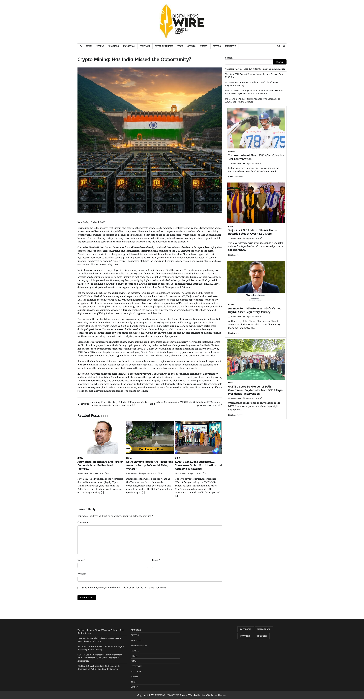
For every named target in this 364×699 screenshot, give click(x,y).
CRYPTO (217, 46)
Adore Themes (218, 695)
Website (81, 573)
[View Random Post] (278, 46)
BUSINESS (113, 46)
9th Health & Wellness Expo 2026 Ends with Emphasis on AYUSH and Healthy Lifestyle (98, 667)
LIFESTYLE (230, 46)
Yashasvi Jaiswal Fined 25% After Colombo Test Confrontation (255, 68)
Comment (83, 522)
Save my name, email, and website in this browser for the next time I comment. (124, 587)
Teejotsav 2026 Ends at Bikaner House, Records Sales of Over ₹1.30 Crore (253, 231)
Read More (233, 176)
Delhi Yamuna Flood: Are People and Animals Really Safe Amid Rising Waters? (149, 465)
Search (228, 57)
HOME (231, 304)
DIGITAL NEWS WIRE (167, 695)
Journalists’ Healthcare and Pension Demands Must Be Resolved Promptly (100, 465)
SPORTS (191, 46)
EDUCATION (129, 46)
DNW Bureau (82, 473)
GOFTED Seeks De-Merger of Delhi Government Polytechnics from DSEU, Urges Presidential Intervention (255, 390)
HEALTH (204, 46)
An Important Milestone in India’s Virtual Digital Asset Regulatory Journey (254, 310)
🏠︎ (81, 46)
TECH (180, 46)
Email (156, 559)
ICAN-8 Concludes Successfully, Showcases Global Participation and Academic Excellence (198, 465)
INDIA (89, 46)
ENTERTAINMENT (164, 46)
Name (81, 559)
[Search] (284, 46)
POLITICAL (145, 46)
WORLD (100, 46)
